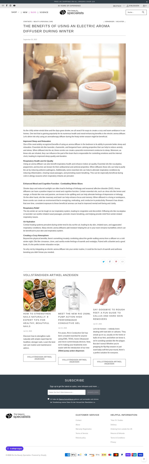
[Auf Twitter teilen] (103, 261)
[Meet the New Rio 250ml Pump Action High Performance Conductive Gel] (74, 295)
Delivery (114, 425)
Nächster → (121, 21)
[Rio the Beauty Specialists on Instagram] (10, 6)
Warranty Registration (84, 429)
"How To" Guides (117, 420)
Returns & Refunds (118, 433)
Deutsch (117, 6)
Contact (78, 420)
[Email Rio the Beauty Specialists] (3, 6)
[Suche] (143, 12)
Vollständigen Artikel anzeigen (39, 358)
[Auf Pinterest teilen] (116, 261)
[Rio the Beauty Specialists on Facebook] (6, 6)
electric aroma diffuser (116, 134)
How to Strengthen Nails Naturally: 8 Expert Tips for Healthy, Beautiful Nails (37, 320)
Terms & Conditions (118, 438)
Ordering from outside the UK (121, 429)
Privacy (113, 442)
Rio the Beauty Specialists (21, 455)
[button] (15, 12)
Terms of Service (82, 433)
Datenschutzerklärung (66, 399)
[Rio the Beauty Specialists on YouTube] (14, 6)
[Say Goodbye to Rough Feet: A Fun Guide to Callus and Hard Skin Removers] (109, 293)
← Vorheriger (108, 21)
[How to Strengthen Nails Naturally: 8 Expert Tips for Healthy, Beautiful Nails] (39, 295)
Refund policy (81, 438)
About (78, 425)
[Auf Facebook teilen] (109, 261)
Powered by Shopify (39, 455)
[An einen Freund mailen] (122, 261)
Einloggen (134, 6)
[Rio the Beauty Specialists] (72, 12)
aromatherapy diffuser (56, 137)
